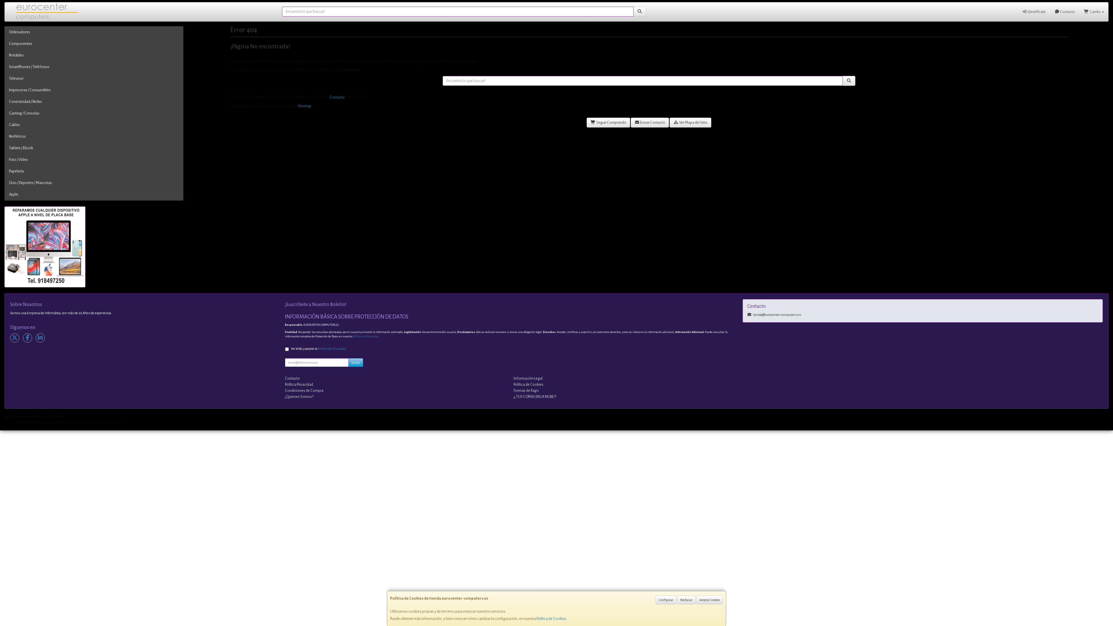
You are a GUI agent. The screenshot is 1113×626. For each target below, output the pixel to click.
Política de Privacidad (365, 336)
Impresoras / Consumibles (30, 90)
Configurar (666, 600)
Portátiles (16, 55)
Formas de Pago (526, 391)
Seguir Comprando (611, 123)
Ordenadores (19, 32)
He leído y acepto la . (319, 349)
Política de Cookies (551, 619)
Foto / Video (18, 160)
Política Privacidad (299, 385)
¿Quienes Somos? (299, 397)
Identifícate (1036, 12)
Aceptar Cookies (709, 600)
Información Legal (528, 378)
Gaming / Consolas (24, 113)
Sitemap (304, 106)
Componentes (20, 44)
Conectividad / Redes (25, 102)
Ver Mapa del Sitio (693, 123)
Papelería (16, 171)
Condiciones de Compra (304, 391)
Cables (14, 125)
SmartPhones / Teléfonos (29, 67)
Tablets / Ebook (21, 148)
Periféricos (17, 136)
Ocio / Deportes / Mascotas (30, 183)
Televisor (16, 79)
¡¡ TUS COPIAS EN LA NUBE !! (535, 397)
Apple (13, 194)
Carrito (1095, 12)
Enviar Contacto (652, 123)
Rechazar (686, 600)
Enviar (356, 362)
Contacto (1067, 12)
